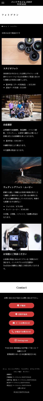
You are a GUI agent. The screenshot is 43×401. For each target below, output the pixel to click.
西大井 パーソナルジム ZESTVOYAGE (18, 382)
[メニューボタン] (3, 3)
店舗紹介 (9, 374)
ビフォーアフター (35, 369)
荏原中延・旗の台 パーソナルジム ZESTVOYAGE (21, 380)
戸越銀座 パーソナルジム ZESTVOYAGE (19, 377)
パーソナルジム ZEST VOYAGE (21, 3)
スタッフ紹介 (18, 372)
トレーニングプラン (14, 369)
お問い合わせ (21, 388)
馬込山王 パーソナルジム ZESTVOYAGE (19, 385)
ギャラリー (26, 372)
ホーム (5, 369)
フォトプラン (25, 369)
